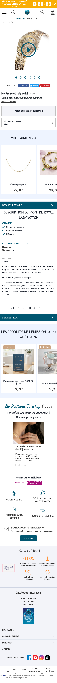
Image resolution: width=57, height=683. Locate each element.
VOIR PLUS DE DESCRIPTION (28, 308)
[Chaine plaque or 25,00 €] (18, 160)
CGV (15, 669)
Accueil (6, 22)
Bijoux (6, 261)
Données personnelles (34, 669)
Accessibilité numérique (49, 669)
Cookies (23, 669)
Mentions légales (6, 669)
